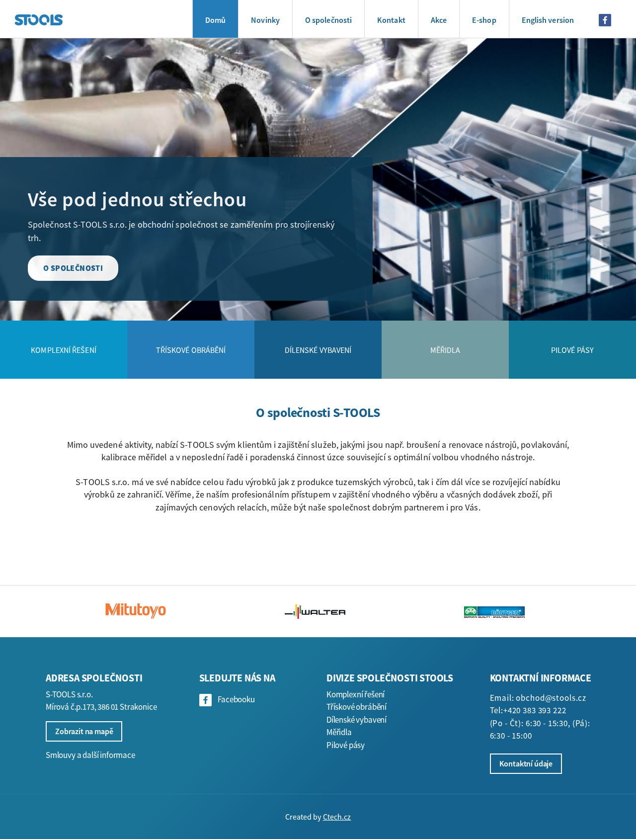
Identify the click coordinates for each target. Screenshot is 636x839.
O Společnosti (73, 268)
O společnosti (328, 20)
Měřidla (339, 732)
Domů (215, 20)
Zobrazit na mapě (84, 731)
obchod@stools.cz (551, 697)
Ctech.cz (337, 817)
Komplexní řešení (355, 694)
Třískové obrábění (356, 706)
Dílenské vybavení (356, 719)
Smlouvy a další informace (90, 755)
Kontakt (391, 20)
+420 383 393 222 (534, 710)
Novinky (265, 20)
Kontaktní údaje (526, 763)
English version (548, 20)
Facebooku (236, 699)
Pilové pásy (345, 745)
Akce (439, 20)
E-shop (484, 20)
